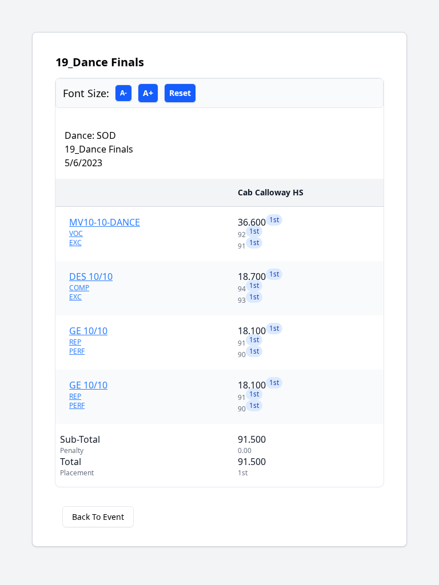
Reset (180, 92)
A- (123, 93)
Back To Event (98, 516)
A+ (148, 92)
